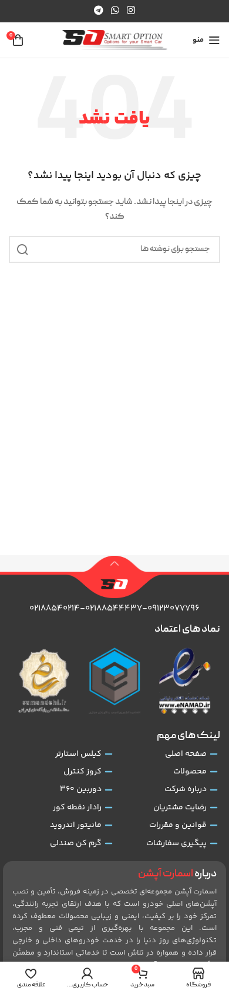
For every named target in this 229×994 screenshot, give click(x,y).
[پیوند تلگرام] (98, 11)
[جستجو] (22, 249)
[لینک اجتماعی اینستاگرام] (131, 11)
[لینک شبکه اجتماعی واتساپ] (115, 11)
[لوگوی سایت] (114, 40)
